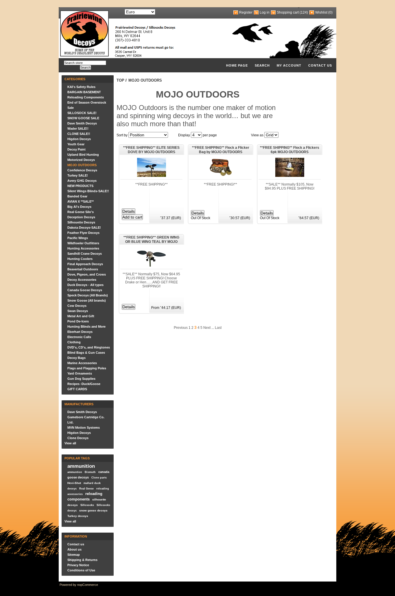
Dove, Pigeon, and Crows (86, 274)
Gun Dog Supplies (81, 378)
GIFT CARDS (77, 389)
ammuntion (74, 472)
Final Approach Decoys (85, 264)
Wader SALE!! (77, 128)
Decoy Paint (76, 149)
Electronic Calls (79, 337)
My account (289, 65)
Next (207, 328)
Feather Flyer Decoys (83, 232)
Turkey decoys (77, 516)
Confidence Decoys (82, 170)
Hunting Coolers (80, 259)
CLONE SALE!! (78, 133)
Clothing (74, 342)
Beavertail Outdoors (82, 269)
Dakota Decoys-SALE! (84, 227)
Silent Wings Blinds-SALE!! (88, 191)
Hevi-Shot (74, 483)
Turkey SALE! (77, 175)
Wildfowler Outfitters (83, 243)
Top (120, 80)
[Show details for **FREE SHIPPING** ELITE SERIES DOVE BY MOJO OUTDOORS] (151, 176)
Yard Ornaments (79, 373)
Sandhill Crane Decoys (84, 253)
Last (218, 328)
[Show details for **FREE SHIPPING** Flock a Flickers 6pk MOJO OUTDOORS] (289, 176)
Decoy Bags (76, 358)
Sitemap (73, 554)
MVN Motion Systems (83, 427)
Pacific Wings (77, 238)
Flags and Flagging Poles (86, 368)
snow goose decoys (93, 510)
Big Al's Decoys (79, 206)
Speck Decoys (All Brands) (87, 295)
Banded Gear (77, 196)
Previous (181, 328)
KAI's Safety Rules (81, 87)
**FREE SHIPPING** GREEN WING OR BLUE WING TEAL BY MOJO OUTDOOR (151, 240)
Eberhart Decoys (80, 331)
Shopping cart (288, 12)
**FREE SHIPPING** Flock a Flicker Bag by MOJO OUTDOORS (220, 150)
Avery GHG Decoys (82, 180)
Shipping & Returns (82, 560)
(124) (304, 12)
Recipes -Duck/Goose (83, 384)
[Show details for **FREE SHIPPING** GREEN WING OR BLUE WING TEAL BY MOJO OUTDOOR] (151, 265)
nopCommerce (87, 584)
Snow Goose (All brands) (86, 300)
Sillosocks (87, 505)
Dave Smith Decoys (82, 123)
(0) (330, 12)
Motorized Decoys (81, 160)
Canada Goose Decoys (84, 290)
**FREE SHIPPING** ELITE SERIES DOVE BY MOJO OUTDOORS (151, 150)
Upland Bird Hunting (83, 154)
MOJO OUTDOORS (82, 165)
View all (70, 443)
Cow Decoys (76, 305)
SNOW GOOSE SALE (83, 118)
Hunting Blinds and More (86, 326)
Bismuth (90, 472)
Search (262, 65)
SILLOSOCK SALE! (82, 113)
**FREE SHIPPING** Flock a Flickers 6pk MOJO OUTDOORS (289, 150)
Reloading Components (85, 97)
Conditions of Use (81, 570)
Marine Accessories (82, 363)
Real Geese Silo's (80, 212)
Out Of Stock (200, 218)
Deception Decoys (81, 217)
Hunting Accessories (83, 248)
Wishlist (321, 12)
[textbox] (85, 62)
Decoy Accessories (81, 279)
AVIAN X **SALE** (80, 201)
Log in (265, 12)
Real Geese (86, 488)
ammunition (81, 466)
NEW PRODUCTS (80, 186)
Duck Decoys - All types (85, 285)
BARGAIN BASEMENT (84, 92)
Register (245, 12)
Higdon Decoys (79, 139)
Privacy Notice (78, 565)
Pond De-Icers (78, 321)
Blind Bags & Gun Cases (86, 352)
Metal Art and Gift (80, 316)
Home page (237, 65)
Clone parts (99, 477)
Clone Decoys (77, 438)
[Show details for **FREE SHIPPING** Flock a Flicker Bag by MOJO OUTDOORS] (220, 176)
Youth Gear (75, 144)
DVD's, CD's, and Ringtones (88, 347)
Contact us (320, 65)
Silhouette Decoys (81, 222)
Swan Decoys (77, 311)
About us (74, 549)
